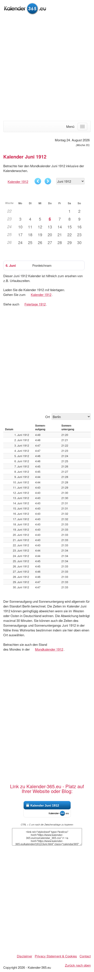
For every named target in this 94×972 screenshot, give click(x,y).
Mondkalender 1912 (49, 649)
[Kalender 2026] (25, 8)
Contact (85, 956)
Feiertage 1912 (35, 304)
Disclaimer (24, 956)
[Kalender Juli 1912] (48, 181)
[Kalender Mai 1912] (38, 181)
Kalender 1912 (18, 181)
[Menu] (82, 126)
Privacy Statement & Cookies (56, 956)
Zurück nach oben (78, 965)
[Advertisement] (47, 68)
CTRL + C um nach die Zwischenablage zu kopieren (47, 824)
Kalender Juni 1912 (44, 805)
